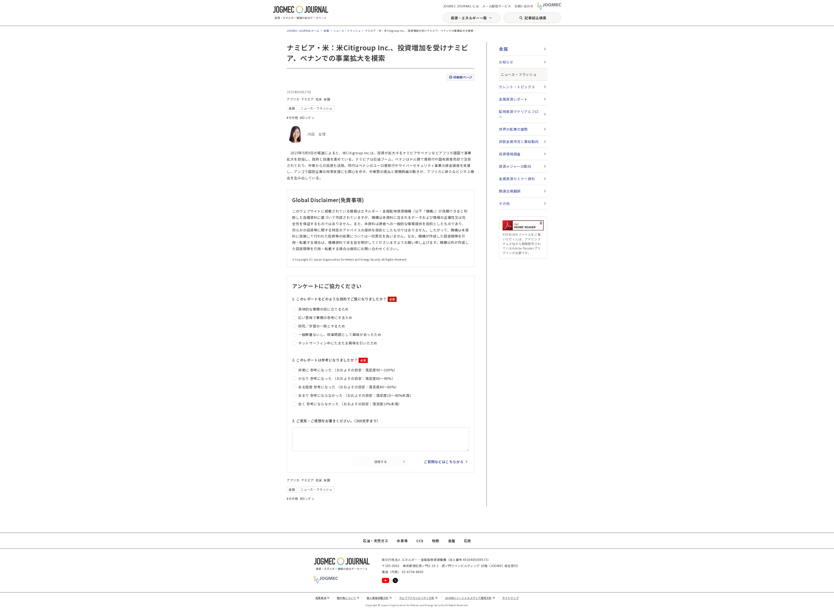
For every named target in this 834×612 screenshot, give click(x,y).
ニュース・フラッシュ (347, 30)
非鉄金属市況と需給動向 (519, 141)
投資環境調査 (510, 153)
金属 (326, 30)
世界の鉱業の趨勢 (513, 129)
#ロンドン (307, 117)
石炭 (467, 540)
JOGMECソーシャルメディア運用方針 (470, 598)
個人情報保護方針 (379, 598)
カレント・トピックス (517, 86)
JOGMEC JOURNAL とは (461, 6)
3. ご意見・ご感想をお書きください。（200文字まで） (336, 420)
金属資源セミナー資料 (517, 178)
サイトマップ (510, 598)
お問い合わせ (523, 6)
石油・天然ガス (375, 540)
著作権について (348, 598)
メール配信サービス (496, 6)
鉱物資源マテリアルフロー (519, 114)
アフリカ (293, 99)
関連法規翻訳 (510, 191)
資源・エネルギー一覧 (469, 17)
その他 (504, 203)
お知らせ (506, 62)
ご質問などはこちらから (443, 461)
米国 (327, 99)
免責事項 (322, 598)
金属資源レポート (513, 99)
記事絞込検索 (535, 17)
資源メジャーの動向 (515, 166)
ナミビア (307, 99)
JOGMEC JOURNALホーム (303, 30)
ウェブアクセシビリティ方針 (418, 598)
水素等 (402, 540)
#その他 (292, 117)
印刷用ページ (462, 77)
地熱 (435, 540)
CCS (419, 540)
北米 (319, 99)
